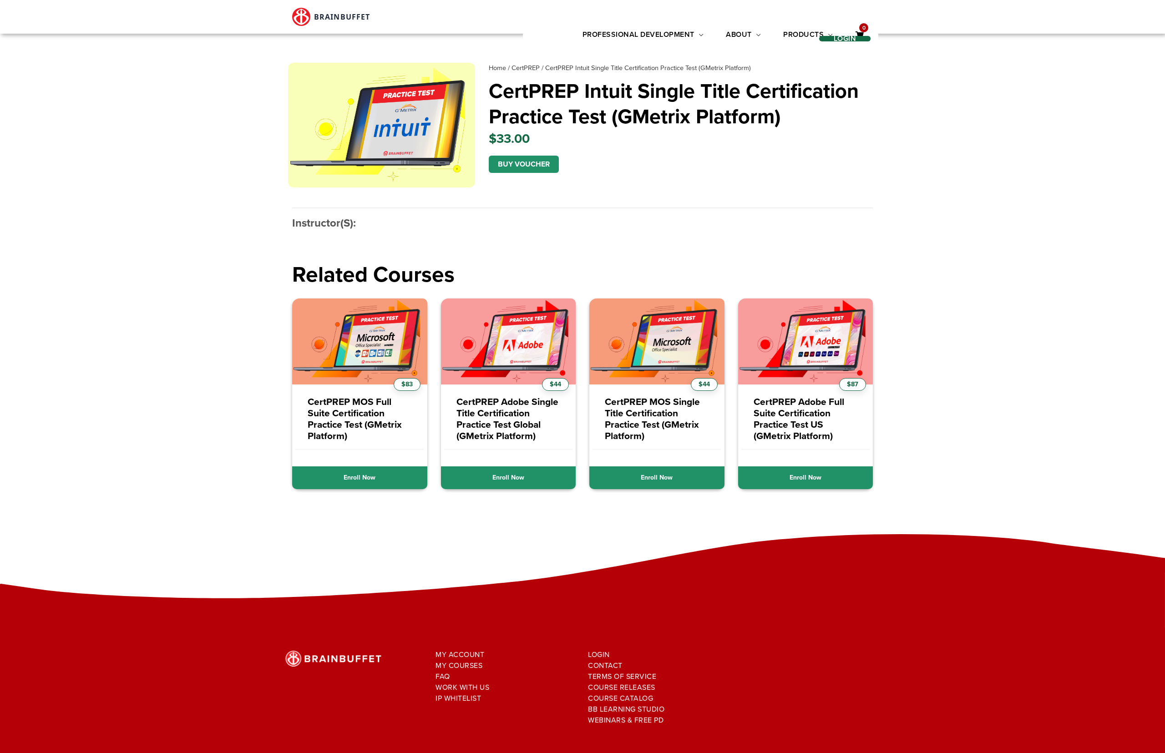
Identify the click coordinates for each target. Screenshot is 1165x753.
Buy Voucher (524, 164)
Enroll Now (359, 477)
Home (497, 68)
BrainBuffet (342, 17)
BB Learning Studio (626, 709)
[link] (860, 35)
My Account (460, 654)
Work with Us (462, 687)
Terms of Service (622, 676)
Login (599, 654)
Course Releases (621, 687)
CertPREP (526, 68)
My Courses (459, 665)
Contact (605, 665)
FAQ (443, 676)
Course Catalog (620, 698)
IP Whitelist (458, 698)
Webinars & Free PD (626, 720)
